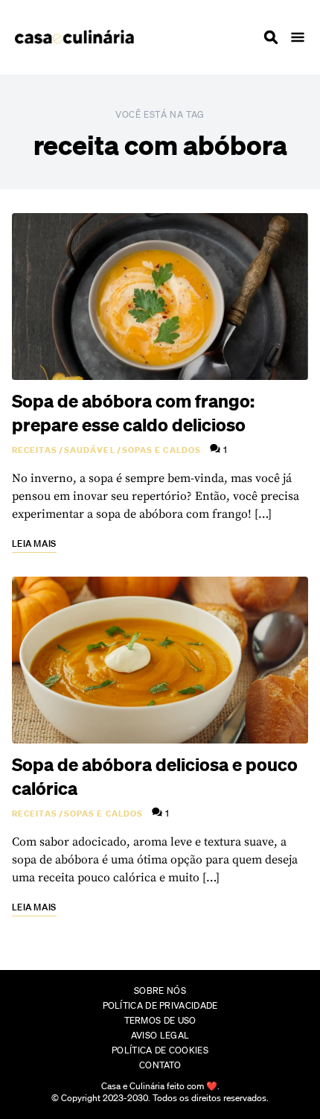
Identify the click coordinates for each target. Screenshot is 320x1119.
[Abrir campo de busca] (270, 37)
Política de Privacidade (160, 1005)
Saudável (89, 450)
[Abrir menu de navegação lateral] (297, 37)
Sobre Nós (160, 990)
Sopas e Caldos (161, 450)
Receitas (34, 450)
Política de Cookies (160, 1050)
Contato (160, 1065)
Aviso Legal (160, 1035)
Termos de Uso (160, 1020)
